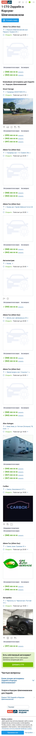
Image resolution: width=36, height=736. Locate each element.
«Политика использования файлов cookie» (16, 729)
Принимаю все (12, 732)
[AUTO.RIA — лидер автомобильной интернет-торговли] (6, 2)
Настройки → (30, 732)
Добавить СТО (18, 665)
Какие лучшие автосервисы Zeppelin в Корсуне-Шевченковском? (12, 680)
